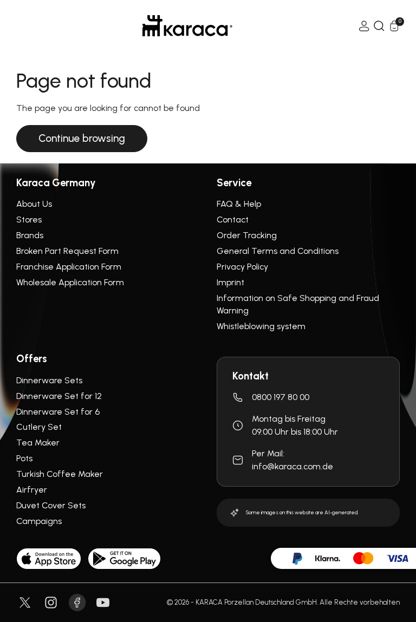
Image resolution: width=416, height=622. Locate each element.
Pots (24, 458)
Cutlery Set (39, 427)
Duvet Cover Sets (51, 505)
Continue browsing (81, 138)
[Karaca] (187, 26)
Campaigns (39, 521)
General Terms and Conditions (278, 251)
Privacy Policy (242, 266)
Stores (29, 219)
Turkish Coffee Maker (59, 474)
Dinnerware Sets (49, 380)
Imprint (230, 282)
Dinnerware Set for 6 (58, 412)
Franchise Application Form (68, 266)
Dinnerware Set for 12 (59, 396)
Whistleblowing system (261, 326)
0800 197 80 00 (280, 397)
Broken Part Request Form (67, 251)
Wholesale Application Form (70, 282)
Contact (233, 219)
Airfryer (31, 489)
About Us (34, 204)
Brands (29, 235)
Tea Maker (38, 442)
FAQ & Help (239, 204)
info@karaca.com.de (292, 466)
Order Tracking (247, 235)
